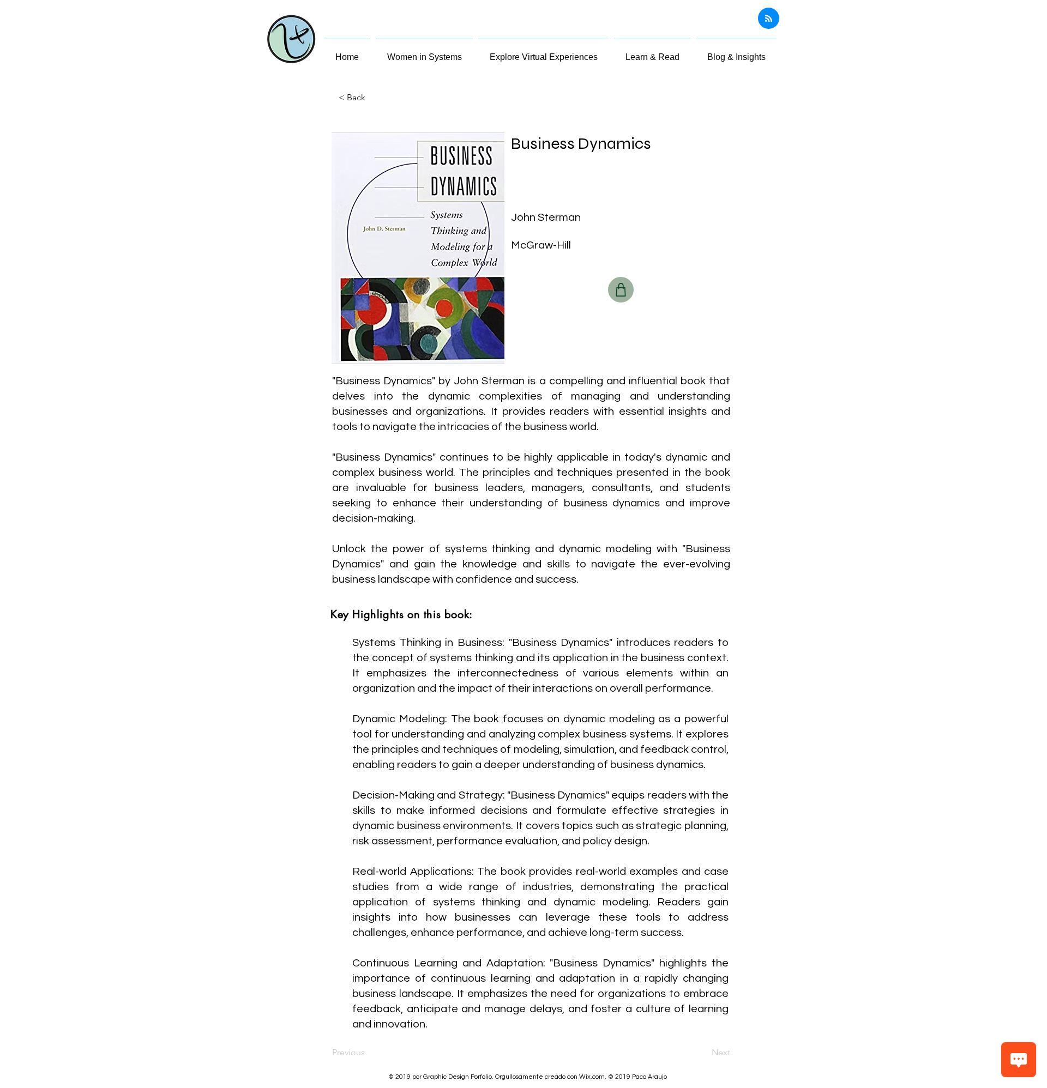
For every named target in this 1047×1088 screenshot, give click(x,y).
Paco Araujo (649, 1076)
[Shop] (621, 290)
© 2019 (620, 1076)
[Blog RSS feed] (768, 19)
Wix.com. (593, 1076)
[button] (652, 52)
